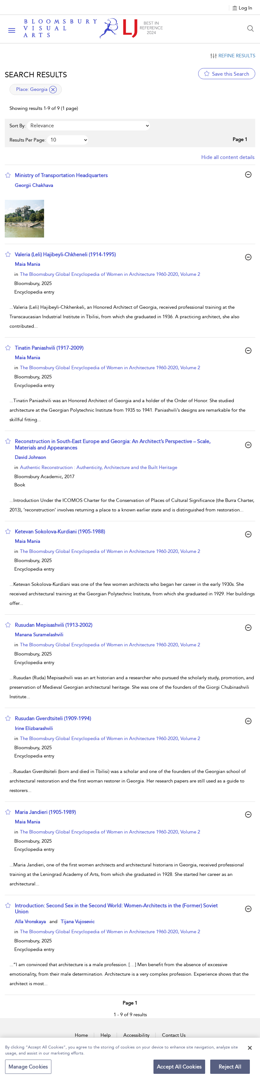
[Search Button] (252, 28)
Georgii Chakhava (34, 185)
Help (106, 1035)
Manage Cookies (28, 1067)
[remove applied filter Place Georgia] (53, 89)
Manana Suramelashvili (39, 634)
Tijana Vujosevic (77, 921)
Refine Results (236, 56)
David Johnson (30, 457)
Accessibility (136, 1035)
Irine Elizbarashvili (34, 728)
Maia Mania (27, 264)
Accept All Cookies (179, 1067)
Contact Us (173, 1035)
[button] (8, 175)
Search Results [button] (36, 74)
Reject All (230, 1067)
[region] (130, 1057)
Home (81, 1035)
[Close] (250, 1048)
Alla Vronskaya (30, 921)
